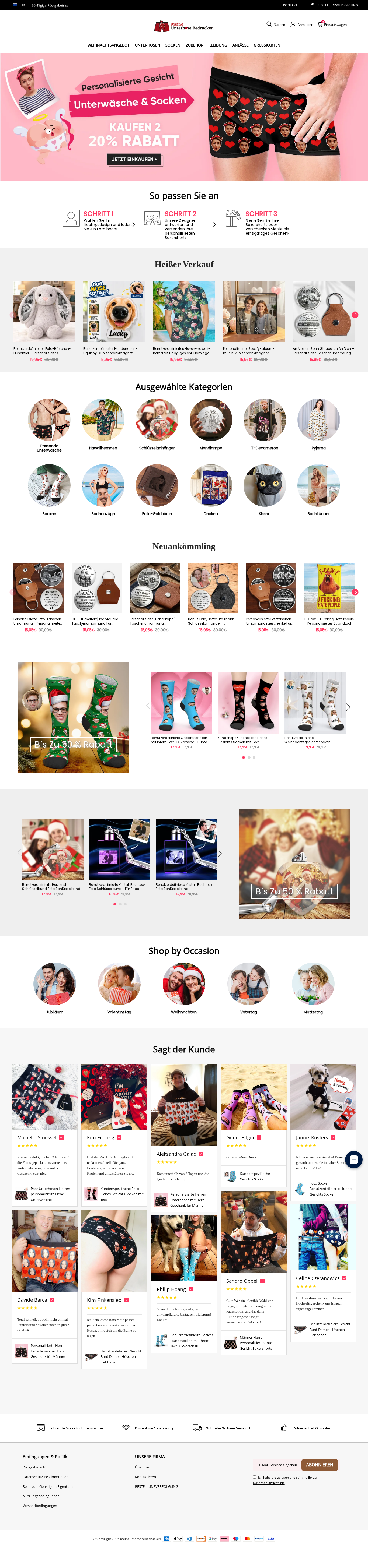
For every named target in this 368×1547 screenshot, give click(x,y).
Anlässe (240, 45)
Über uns (142, 1467)
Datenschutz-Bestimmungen (45, 1476)
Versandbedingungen (40, 1505)
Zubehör (194, 45)
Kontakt (290, 5)
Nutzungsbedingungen (41, 1495)
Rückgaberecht (35, 1467)
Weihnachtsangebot (109, 45)
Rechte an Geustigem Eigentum (48, 1486)
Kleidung (218, 45)
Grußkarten (267, 45)
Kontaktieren (145, 1476)
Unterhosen (147, 45)
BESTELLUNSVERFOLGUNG (333, 5)
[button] (12, 324)
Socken (172, 45)
